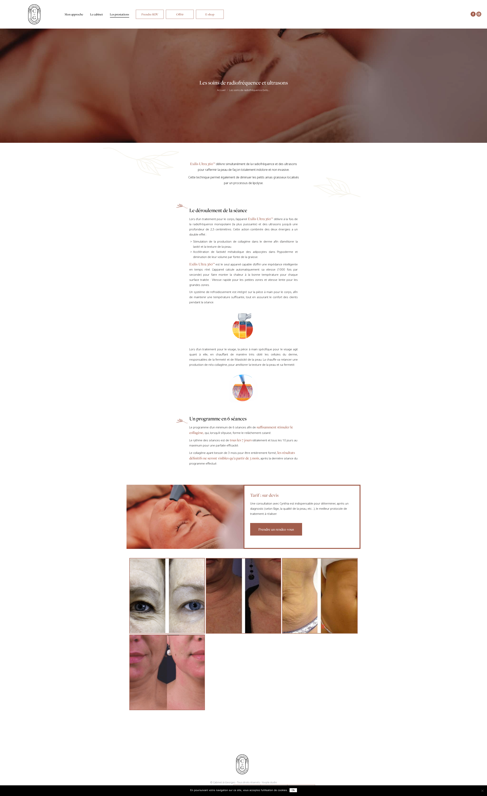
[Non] (482, 791)
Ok (293, 790)
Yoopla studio (269, 782)
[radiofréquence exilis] (167, 595)
